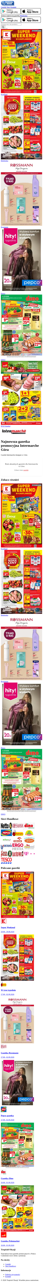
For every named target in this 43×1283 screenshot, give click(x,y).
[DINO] (21, 358)
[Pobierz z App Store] (31, 14)
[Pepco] (21, 291)
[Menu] (6, 28)
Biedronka (23, 16)
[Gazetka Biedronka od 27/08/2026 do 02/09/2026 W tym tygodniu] (17, 980)
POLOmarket (5, 426)
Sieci (8, 7)
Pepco (3, 293)
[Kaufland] (21, 92)
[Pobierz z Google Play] (11, 14)
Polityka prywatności (12, 1274)
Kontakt (13, 7)
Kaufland (4, 94)
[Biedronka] (21, 159)
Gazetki (3, 7)
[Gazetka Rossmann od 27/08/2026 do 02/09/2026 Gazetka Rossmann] (17, 1043)
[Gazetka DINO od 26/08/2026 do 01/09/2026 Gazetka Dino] (17, 1168)
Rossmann (4, 227)
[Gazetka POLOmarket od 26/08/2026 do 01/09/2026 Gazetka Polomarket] (17, 1231)
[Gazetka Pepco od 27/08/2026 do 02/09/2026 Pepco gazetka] (17, 1106)
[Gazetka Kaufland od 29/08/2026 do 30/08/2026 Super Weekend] (17, 917)
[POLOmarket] (21, 424)
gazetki (25, 470)
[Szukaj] (3, 27)
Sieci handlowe (10, 1266)
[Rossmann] (21, 225)
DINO (3, 360)
